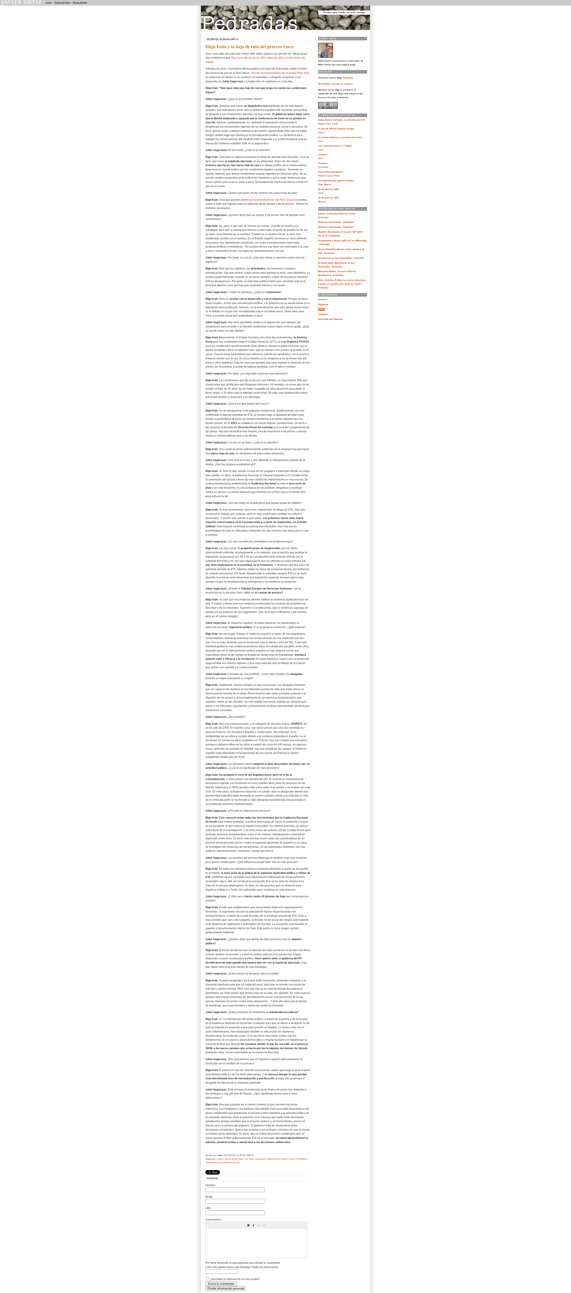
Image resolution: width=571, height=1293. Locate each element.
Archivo (322, 299)
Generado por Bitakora (330, 319)
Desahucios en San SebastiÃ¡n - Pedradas (341, 258)
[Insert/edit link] (258, 1225)
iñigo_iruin (243, 1159)
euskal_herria (287, 1159)
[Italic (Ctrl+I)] (253, 1225)
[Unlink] (263, 1225)
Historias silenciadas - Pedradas (336, 222)
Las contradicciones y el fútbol (335, 146)
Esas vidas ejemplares (330, 172)
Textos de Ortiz (62, 2)
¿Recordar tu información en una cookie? (235, 1279)
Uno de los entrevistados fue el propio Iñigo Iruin (280, 72)
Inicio (48, 2)
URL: (208, 1208)
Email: (209, 1196)
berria (235, 1159)
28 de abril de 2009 (328, 189)
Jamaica (322, 154)
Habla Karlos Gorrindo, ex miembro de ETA (341, 120)
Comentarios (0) (213, 1162)
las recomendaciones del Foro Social (271, 199)
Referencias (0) (231, 1162)
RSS (321, 309)
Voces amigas (80, 2)
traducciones (273, 1159)
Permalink (301, 1159)
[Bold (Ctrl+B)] (248, 1225)
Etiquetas (323, 304)
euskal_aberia (224, 1159)
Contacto (323, 314)
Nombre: (210, 1185)
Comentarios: (213, 1219)
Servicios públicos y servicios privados (340, 137)
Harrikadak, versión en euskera (335, 84)
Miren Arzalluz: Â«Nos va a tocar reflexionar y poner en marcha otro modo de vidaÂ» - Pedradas (342, 284)
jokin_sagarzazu (257, 1159)
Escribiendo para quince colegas (336, 180)
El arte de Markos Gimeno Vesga (336, 128)
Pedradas (209, 31)
